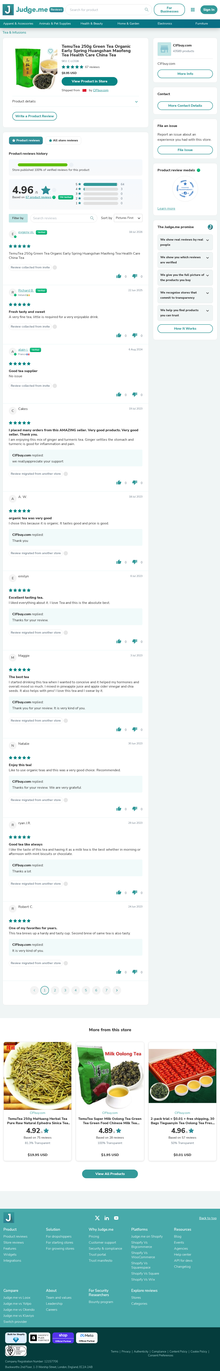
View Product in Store (89, 81)
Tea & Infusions (14, 32)
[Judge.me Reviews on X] (97, 1218)
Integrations (12, 1260)
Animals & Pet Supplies (55, 24)
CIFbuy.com (100, 90)
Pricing (94, 1236)
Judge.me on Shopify (147, 1236)
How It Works (185, 328)
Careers (51, 1310)
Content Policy (178, 1352)
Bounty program (101, 1302)
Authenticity (141, 1352)
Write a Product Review (34, 116)
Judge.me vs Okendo (19, 1310)
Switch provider (15, 1322)
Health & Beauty (92, 24)
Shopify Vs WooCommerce (143, 1255)
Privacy (126, 1352)
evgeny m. (26, 232)
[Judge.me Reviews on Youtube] (116, 1218)
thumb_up (118, 276)
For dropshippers (59, 1236)
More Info (185, 73)
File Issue (185, 150)
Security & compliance (105, 1248)
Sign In (209, 9)
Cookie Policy (199, 1352)
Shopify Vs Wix (143, 1279)
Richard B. (26, 290)
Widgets (10, 1254)
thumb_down (134, 276)
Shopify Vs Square (145, 1273)
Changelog (182, 1266)
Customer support (102, 1242)
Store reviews (13, 1242)
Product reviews (15, 1236)
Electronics (165, 24)
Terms (114, 1352)
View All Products (110, 1174)
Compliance (159, 1352)
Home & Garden (128, 24)
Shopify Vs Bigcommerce (141, 1244)
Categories (139, 1303)
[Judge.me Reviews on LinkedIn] (106, 1218)
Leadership (54, 1303)
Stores (136, 1297)
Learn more (166, 208)
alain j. (23, 349)
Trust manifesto (100, 1260)
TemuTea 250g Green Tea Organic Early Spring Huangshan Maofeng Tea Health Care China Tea (96, 50)
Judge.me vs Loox (16, 1297)
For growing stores (60, 1248)
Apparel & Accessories (18, 24)
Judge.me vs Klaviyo (18, 1316)
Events (179, 1242)
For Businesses (169, 10)
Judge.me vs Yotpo (17, 1303)
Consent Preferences (160, 1355)
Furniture (202, 24)
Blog (177, 1236)
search (146, 9)
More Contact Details (185, 105)
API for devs (183, 1260)
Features (9, 1248)
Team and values (59, 1297)
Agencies (181, 1248)
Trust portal (97, 1254)
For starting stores (59, 1242)
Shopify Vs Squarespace (140, 1265)
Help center (182, 1254)
